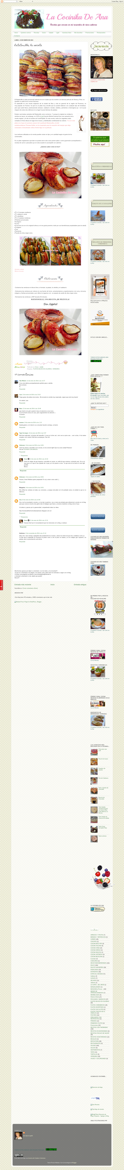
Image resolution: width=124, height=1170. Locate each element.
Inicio (16, 33)
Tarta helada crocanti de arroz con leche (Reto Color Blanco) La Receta (103, 810)
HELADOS (94, 980)
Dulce (44, 33)
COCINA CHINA (95, 948)
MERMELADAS (95, 995)
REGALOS (94, 1039)
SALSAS (93, 1047)
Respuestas (24, 455)
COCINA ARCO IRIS (96, 943)
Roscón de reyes (103, 759)
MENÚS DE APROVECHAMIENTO (97, 992)
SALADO (93, 1045)
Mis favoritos (78, 33)
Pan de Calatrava (103, 778)
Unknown (22, 445)
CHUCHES (94, 941)
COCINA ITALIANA (96, 945)
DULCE (93, 965)
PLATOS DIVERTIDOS (97, 1007)
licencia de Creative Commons (37, 1158)
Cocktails (93, 959)
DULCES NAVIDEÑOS (97, 967)
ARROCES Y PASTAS (97, 935)
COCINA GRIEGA (96, 950)
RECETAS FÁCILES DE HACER (100, 1033)
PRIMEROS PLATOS (97, 1023)
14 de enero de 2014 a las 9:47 (37, 433)
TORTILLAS (94, 1054)
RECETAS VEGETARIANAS (99, 1037)
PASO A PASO (95, 997)
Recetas (36, 33)
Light (57, 33)
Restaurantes (101, 33)
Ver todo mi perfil (28, 1135)
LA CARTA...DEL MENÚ (97, 984)
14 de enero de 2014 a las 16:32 (39, 459)
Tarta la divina (102, 836)
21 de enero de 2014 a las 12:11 (39, 520)
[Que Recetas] (95, 1104)
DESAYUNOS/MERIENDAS (98, 963)
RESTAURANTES (96, 1043)
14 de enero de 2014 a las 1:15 (33, 422)
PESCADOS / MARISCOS (98, 999)
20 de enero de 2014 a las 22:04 (31, 499)
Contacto (17, 36)
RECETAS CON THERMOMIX (99, 1027)
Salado (51, 33)
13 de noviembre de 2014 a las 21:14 (35, 533)
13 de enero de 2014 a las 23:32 (31, 394)
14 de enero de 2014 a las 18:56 (34, 477)
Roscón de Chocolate (102, 798)
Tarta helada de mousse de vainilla (104, 817)
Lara (20, 394)
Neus (20, 408)
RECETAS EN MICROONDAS (99, 1031)
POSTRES (94, 1015)
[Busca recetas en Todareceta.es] (97, 1109)
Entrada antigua (80, 585)
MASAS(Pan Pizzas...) (97, 989)
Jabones (93, 982)
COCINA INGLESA (96, 952)
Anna (25, 459)
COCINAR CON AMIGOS (30, 449)
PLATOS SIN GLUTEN (97, 1009)
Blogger (74, 1162)
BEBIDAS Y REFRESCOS (98, 937)
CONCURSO (94, 961)
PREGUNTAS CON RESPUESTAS (96, 1018)
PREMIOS (93, 1021)
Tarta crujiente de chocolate (103, 788)
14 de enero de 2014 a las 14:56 (34, 445)
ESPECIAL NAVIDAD (97, 974)
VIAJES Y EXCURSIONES (98, 1058)
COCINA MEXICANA (96, 956)
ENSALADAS (94, 969)
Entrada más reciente (23, 585)
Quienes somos (26, 33)
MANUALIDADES (96, 987)
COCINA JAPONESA (97, 954)
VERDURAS (56, 369)
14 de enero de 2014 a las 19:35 (34, 487)
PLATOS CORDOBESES (98, 1005)
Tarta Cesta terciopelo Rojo (103, 827)
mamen (21, 422)
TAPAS (93, 1052)
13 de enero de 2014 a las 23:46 (32, 408)
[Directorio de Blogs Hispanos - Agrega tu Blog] (100, 1116)
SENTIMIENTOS (95, 1050)
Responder (22, 389)
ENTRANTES (94, 971)
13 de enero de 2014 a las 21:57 (36, 380)
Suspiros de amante (102, 769)
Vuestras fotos (66, 33)
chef (42, 116)
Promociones (89, 33)
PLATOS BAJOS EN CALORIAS (42, 369)
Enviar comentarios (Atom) (30, 588)
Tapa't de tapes (23, 433)
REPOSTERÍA (95, 1041)
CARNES (93, 939)
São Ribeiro (22, 380)
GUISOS (93, 978)
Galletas (93, 976)
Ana (20, 499)
